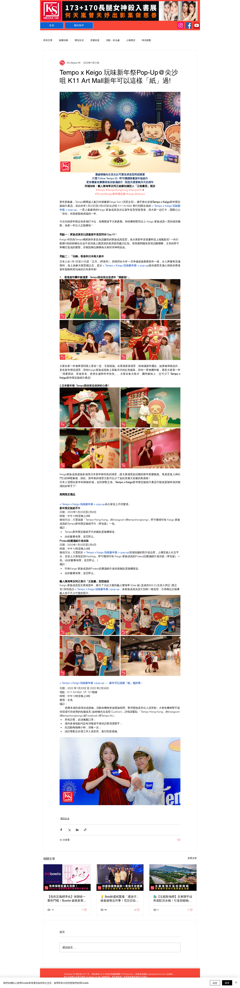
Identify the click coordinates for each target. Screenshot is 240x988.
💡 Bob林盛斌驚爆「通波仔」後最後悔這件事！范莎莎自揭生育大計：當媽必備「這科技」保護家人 (119, 899)
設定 (215, 982)
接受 (227, 982)
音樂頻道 (94, 40)
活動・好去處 (113, 40)
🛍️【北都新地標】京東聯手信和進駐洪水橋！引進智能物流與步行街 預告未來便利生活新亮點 (172, 899)
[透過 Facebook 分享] (61, 829)
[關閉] (236, 982)
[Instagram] (180, 25)
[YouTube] (196, 25)
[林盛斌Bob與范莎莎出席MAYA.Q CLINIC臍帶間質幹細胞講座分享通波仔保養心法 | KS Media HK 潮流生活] (120, 877)
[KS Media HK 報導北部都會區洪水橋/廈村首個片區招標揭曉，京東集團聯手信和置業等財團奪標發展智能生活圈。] (173, 877)
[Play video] (120, 771)
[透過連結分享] (85, 829)
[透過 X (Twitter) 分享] (69, 829)
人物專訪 (130, 40)
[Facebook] (188, 25)
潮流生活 (79, 40)
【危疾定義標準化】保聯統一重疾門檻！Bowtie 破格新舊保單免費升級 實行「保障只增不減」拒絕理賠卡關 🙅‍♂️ (66, 899)
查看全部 (192, 858)
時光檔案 (146, 40)
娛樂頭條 (63, 40)
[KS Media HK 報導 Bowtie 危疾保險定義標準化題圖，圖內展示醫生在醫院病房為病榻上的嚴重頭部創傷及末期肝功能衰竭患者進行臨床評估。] (67, 877)
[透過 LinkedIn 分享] (77, 829)
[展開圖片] (90, 299)
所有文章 (47, 40)
